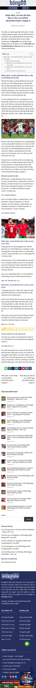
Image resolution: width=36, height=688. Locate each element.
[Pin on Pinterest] (23, 368)
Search (3, 515)
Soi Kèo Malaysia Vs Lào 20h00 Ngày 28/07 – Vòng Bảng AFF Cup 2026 (19, 421)
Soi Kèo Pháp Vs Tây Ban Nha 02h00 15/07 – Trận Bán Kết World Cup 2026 (19, 461)
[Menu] (2, 3)
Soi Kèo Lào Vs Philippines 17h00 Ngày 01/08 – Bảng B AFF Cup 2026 (20, 406)
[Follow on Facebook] (2, 677)
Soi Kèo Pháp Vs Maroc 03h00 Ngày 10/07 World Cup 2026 (19, 492)
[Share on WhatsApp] (5, 368)
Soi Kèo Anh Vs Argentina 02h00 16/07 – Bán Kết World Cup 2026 (20, 453)
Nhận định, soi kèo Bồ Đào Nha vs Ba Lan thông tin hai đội (18, 58)
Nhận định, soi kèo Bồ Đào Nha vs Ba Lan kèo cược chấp (19, 64)
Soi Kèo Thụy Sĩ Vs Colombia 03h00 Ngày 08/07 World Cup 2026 (19, 499)
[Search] (34, 3)
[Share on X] (12, 368)
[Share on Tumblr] (30, 368)
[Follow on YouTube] (13, 677)
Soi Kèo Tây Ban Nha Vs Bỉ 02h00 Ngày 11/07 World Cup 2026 (20, 484)
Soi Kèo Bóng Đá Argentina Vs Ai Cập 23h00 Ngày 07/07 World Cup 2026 (19, 507)
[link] (27, 679)
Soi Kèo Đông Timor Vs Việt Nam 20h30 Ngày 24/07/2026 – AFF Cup (20, 429)
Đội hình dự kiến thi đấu (13, 61)
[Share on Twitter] (16, 368)
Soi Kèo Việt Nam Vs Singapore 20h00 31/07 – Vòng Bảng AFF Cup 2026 (19, 413)
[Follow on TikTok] (8, 677)
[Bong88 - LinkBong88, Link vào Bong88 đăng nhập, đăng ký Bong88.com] (18, 3)
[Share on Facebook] (9, 368)
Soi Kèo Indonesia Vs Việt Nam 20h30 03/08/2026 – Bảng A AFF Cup (19, 398)
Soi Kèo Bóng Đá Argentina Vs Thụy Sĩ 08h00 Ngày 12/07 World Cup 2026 (20, 469)
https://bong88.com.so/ (16, 672)
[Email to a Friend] (19, 368)
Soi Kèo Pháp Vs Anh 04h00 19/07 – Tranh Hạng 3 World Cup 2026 (19, 446)
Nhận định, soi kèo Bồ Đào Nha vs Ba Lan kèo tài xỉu (19, 68)
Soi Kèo (18, 12)
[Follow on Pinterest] (10, 677)
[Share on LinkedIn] (26, 368)
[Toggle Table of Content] (31, 54)
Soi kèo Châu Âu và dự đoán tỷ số (16, 71)
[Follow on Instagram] (5, 677)
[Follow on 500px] (16, 677)
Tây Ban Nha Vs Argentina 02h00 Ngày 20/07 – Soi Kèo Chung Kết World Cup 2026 (20, 437)
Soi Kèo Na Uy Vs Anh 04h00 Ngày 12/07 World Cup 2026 (20, 476)
